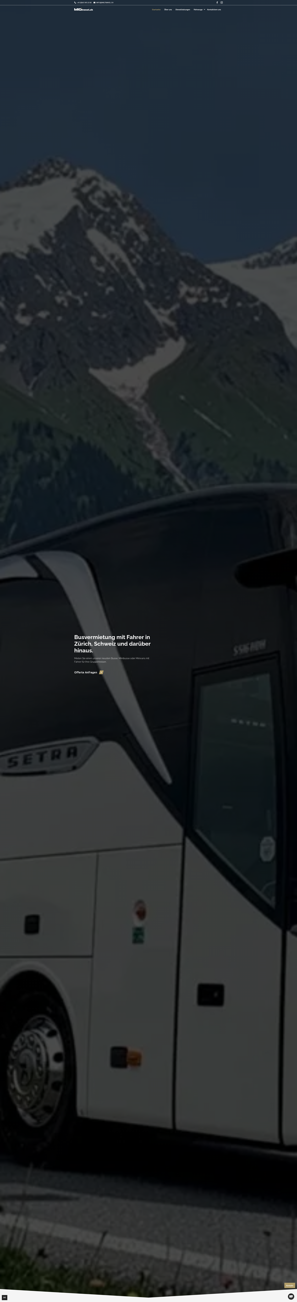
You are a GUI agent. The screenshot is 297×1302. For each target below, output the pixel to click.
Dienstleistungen (183, 9)
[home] (83, 9)
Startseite (156, 9)
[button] (198, 9)
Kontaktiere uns (214, 9)
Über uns (168, 9)
